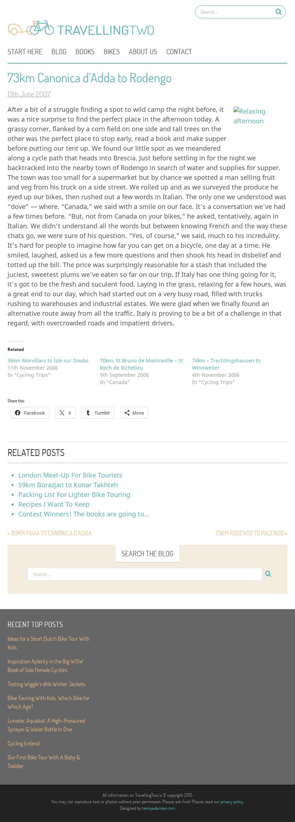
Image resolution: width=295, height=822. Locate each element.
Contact (179, 51)
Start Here (25, 51)
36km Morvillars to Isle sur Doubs (48, 360)
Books (85, 51)
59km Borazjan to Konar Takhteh (68, 484)
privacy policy (232, 801)
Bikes (112, 51)
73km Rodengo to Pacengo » (251, 533)
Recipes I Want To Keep (54, 504)
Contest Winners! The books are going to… (83, 514)
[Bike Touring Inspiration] (83, 34)
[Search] (279, 11)
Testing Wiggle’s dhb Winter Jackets (46, 684)
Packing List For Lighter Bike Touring (74, 494)
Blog (59, 51)
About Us (143, 51)
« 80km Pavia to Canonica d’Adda (50, 533)
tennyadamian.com (158, 808)
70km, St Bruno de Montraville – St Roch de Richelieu (141, 364)
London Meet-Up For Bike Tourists (70, 475)
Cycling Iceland (24, 743)
